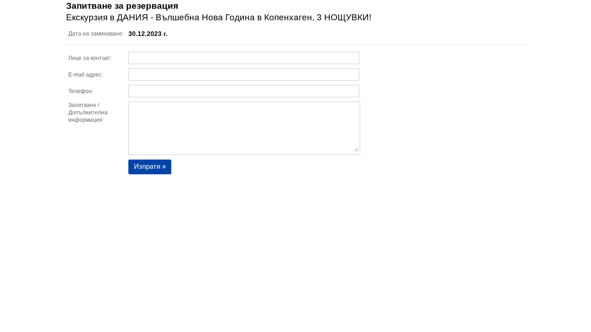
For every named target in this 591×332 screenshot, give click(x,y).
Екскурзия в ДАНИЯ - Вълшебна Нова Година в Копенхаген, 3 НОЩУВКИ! (218, 17)
